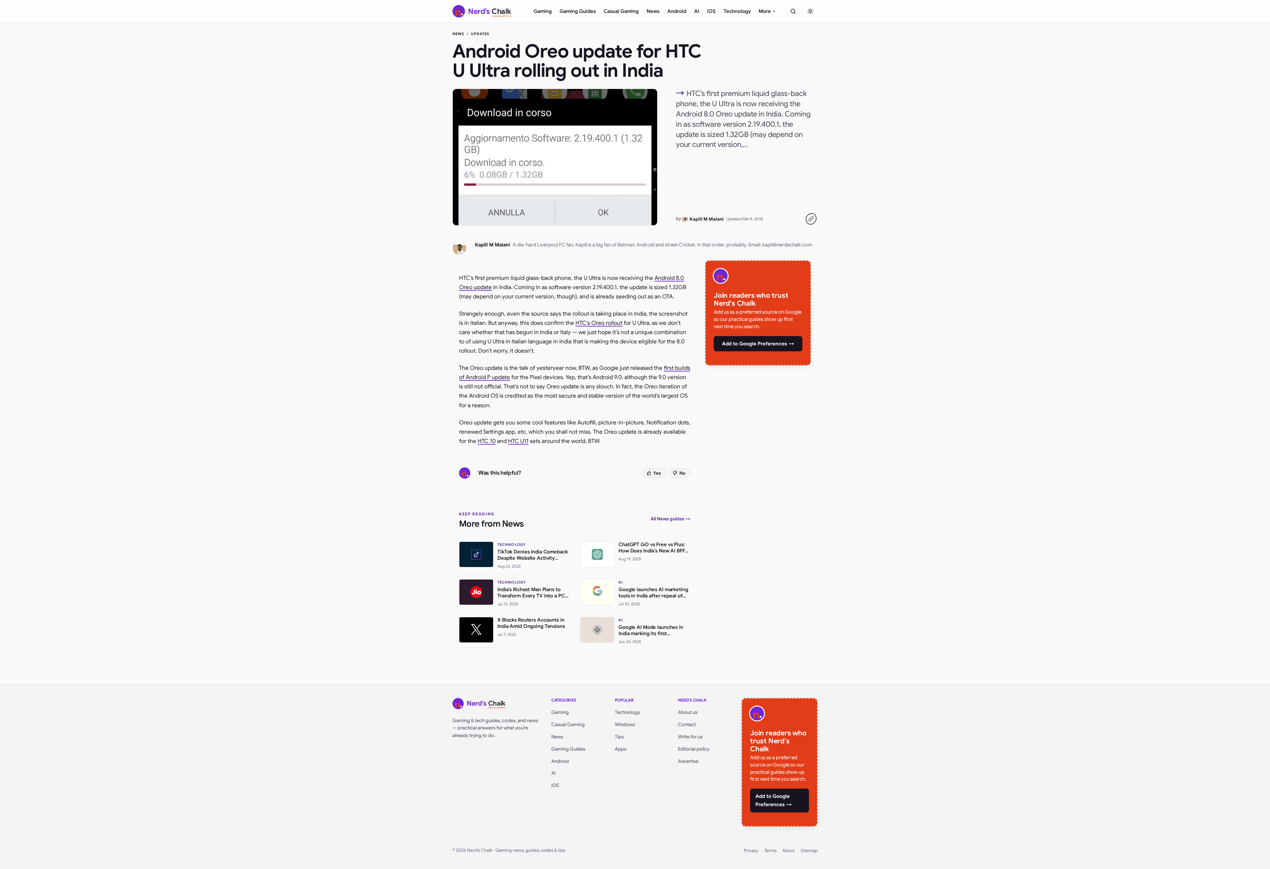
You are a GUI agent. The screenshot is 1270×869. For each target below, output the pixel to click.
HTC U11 (518, 441)
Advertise (688, 761)
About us (688, 712)
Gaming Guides (578, 11)
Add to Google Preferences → (758, 344)
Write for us (690, 737)
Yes (657, 473)
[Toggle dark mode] (810, 11)
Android (676, 11)
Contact (687, 724)
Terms (770, 850)
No (682, 473)
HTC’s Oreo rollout (598, 323)
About (788, 850)
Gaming (542, 11)
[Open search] (793, 11)
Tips (619, 737)
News (653, 11)
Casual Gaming (621, 11)
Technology (737, 11)
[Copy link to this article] (811, 219)
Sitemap (809, 850)
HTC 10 (487, 441)
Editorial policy (693, 749)
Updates (480, 33)
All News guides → (671, 519)
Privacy (751, 850)
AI (696, 11)
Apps (620, 749)
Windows (625, 724)
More (765, 11)
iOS (711, 11)
